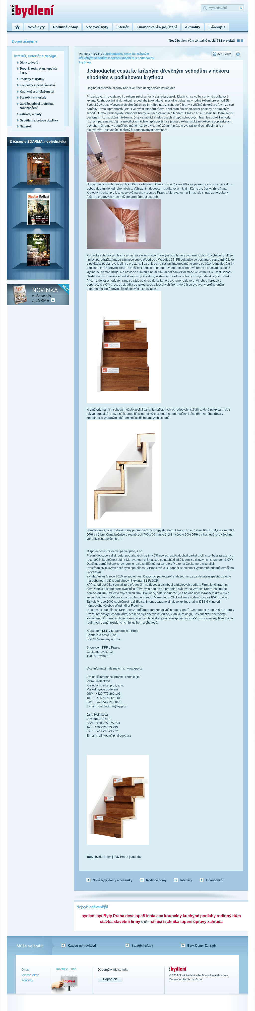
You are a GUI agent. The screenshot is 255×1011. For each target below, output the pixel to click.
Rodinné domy (156, 880)
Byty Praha (121, 857)
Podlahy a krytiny (32, 79)
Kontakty (27, 980)
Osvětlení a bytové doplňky (39, 120)
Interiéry (186, 880)
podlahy (135, 857)
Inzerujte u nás (66, 969)
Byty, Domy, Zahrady (202, 945)
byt (109, 857)
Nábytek (26, 126)
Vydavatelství (30, 975)
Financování (214, 880)
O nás (25, 969)
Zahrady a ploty (31, 114)
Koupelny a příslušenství (37, 85)
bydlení (100, 857)
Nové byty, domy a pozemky (112, 880)
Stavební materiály (33, 97)
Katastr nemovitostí (82, 945)
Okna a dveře (29, 62)
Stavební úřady (142, 945)
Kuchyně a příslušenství (37, 91)
